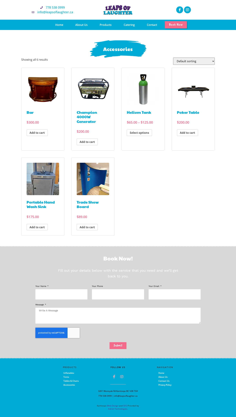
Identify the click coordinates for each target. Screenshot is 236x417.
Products (106, 25)
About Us (81, 25)
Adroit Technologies (117, 408)
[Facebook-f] (179, 9)
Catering (129, 25)
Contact (152, 25)
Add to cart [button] (37, 133)
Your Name (41, 286)
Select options (139, 133)
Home (59, 25)
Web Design (113, 405)
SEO (125, 405)
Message (40, 305)
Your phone (97, 286)
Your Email (154, 286)
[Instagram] (187, 9)
